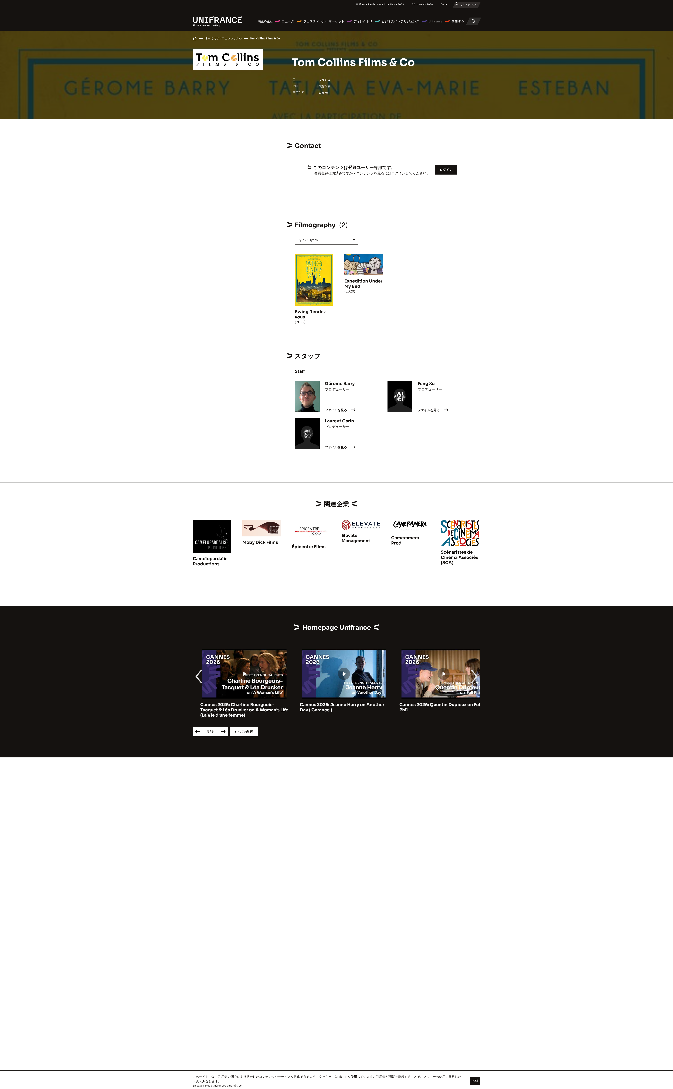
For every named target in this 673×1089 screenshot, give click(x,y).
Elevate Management (356, 538)
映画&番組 (265, 21)
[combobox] (326, 240)
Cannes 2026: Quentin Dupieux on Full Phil (333, 707)
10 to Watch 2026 (422, 4)
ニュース (288, 21)
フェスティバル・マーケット (323, 21)
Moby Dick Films (260, 542)
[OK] (475, 1080)
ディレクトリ (363, 21)
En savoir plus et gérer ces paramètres (217, 1085)
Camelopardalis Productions (210, 561)
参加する (457, 21)
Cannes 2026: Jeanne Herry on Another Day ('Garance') (235, 707)
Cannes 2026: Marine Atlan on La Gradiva (436, 704)
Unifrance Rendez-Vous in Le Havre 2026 (380, 4)
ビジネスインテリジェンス (400, 21)
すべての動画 (243, 732)
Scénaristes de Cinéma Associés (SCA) (459, 557)
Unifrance (435, 21)
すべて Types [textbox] (308, 240)
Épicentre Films (308, 546)
